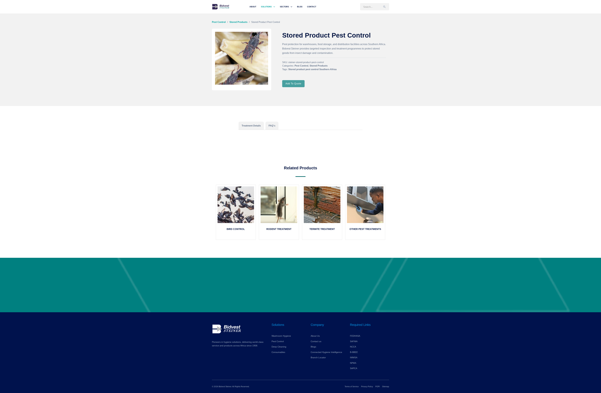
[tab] (251, 126)
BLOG (299, 7)
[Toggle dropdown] (274, 7)
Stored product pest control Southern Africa (312, 69)
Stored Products (238, 22)
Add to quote (293, 83)
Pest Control (219, 22)
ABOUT (252, 7)
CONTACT (311, 7)
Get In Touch (300, 291)
